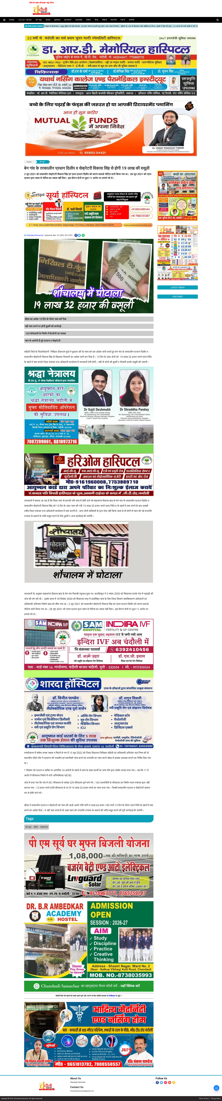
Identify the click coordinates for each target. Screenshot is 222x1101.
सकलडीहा (78, 20)
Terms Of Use (204, 1098)
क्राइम (48, 20)
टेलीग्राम (112, 996)
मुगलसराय (67, 20)
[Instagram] (165, 1082)
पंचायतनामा (44, 827)
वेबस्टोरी (114, 20)
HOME (12, 20)
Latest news (25, 20)
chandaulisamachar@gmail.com (82, 1091)
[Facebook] (157, 1082)
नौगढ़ (96, 20)
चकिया (88, 20)
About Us (75, 1078)
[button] (4, 20)
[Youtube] (169, 1082)
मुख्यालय (57, 20)
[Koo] (173, 1082)
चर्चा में (123, 20)
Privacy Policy (216, 1098)
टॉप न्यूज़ (39, 20)
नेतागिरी (131, 20)
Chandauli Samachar (35, 235)
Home (29, 162)
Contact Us (76, 1087)
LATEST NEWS (177, 287)
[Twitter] (161, 1082)
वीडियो (104, 20)
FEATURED (178, 296)
